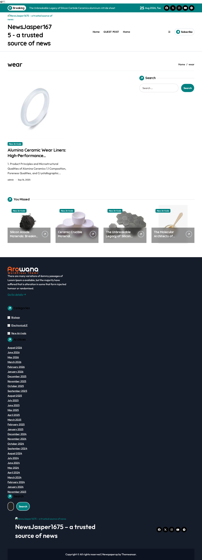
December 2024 (17, 434)
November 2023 (17, 491)
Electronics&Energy (22, 325)
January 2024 (16, 486)
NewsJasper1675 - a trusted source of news (29, 35)
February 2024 (16, 482)
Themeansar (129, 554)
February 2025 (16, 424)
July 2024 (13, 458)
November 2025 (17, 381)
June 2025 (14, 405)
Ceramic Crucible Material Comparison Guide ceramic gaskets (71, 238)
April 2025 (14, 414)
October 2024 (16, 443)
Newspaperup (110, 554)
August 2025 (15, 395)
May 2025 (13, 410)
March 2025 (14, 419)
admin (11, 179)
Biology (15, 317)
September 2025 (17, 390)
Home (96, 31)
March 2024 (14, 477)
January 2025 (15, 429)
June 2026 (14, 352)
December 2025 (17, 376)
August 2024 (15, 453)
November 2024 (17, 438)
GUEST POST (111, 31)
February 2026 (16, 366)
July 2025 (13, 400)
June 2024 (14, 462)
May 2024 (13, 467)
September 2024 (17, 448)
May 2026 (13, 357)
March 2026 (14, 362)
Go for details (15, 294)
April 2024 (14, 472)
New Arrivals (15, 144)
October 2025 (16, 386)
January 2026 (15, 371)
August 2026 (15, 347)
